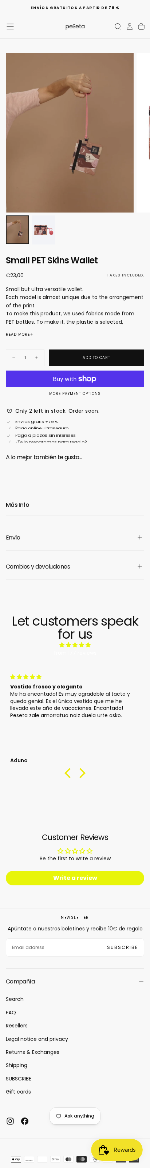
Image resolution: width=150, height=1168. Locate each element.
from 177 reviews (75, 652)
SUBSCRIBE (18, 1078)
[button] (10, 26)
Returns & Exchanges (32, 1052)
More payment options (75, 394)
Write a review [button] (75, 878)
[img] (75, 645)
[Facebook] (24, 1121)
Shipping (16, 1065)
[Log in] (129, 26)
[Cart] (141, 26)
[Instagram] (10, 1121)
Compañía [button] (20, 981)
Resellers (17, 1025)
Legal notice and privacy (37, 1039)
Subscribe (122, 947)
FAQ (11, 1012)
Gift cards (18, 1091)
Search (15, 999)
